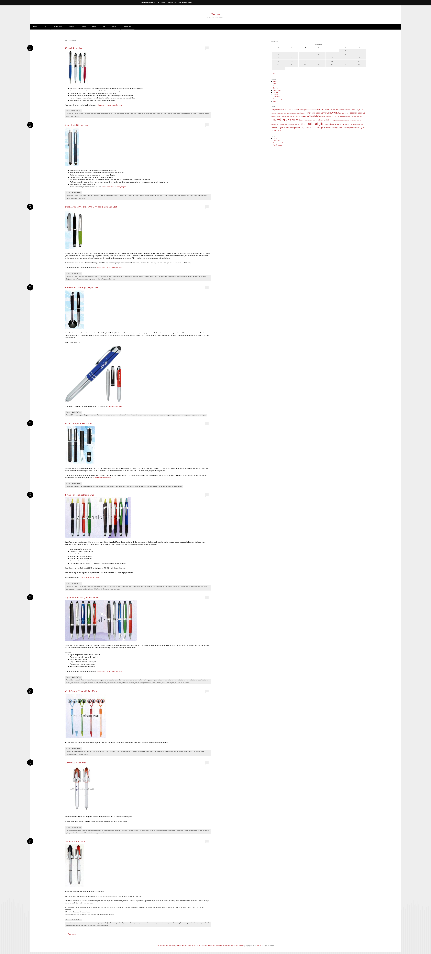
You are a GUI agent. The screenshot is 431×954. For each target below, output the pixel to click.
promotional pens (151, 114)
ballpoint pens (89, 114)
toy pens (85, 754)
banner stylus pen (336, 109)
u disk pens (178, 486)
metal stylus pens (126, 276)
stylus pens (69, 116)
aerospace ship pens (92, 830)
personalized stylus (192, 680)
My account (127, 27)
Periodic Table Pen (285, 124)
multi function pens (139, 114)
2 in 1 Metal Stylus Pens (76, 124)
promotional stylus (115, 683)
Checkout (114, 27)
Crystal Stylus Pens (74, 48)
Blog (274, 84)
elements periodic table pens (288, 116)
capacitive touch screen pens (103, 114)
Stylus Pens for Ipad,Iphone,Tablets (82, 597)
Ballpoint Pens (76, 111)
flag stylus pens (324, 116)
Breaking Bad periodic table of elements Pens (284, 113)
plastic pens (70, 683)
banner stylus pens (348, 109)
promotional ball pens (80, 683)
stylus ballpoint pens (177, 114)
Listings (275, 94)
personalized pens (140, 486)
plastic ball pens (203, 680)
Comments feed (278, 143)
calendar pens (300, 113)
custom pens (129, 114)
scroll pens (309, 128)
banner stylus (324, 109)
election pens (276, 116)
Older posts (70, 934)
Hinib (198, 946)
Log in (275, 138)
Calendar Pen (170, 946)
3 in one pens (83, 586)
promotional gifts (93, 683)
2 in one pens (75, 486)
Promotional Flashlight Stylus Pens (82, 287)
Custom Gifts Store (181, 946)
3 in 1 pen (74, 415)
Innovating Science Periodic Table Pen (351, 116)
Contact (83, 27)
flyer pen (331, 116)
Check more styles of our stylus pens (109, 105)
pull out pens (343, 124)
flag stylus (314, 116)
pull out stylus (278, 127)
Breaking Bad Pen (359, 109)
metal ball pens (161, 680)
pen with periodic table (322, 120)
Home (35, 27)
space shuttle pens (102, 833)
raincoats (287, 128)
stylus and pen (146, 683)
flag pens (304, 116)
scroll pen (302, 127)
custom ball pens (101, 486)
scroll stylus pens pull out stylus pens (336, 127)
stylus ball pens (165, 114)
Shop (94, 27)
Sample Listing (277, 99)
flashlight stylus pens (115, 406)
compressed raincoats (314, 113)
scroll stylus (319, 127)
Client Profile (277, 90)
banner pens (312, 110)
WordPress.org (277, 145)
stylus (158, 114)
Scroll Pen (211, 946)
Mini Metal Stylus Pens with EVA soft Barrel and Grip (91, 206)
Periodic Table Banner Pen (344, 120)
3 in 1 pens (74, 114)
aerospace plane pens (78, 830)
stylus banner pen (353, 127)
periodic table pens (295, 124)
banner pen (303, 109)
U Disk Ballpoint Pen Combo (79, 423)
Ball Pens (204, 946)
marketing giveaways (149, 680)
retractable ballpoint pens (129, 683)
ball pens (81, 114)
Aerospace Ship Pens (75, 841)
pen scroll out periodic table (307, 120)
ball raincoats (294, 110)
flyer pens (338, 116)
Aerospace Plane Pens (75, 762)
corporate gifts (109, 680)
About (45, 27)
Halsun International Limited (224, 946)
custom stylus (138, 680)
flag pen (298, 116)
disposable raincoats (357, 113)
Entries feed (276, 140)
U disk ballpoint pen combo (166, 486)
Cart (103, 27)
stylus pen (187, 114)
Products (71, 27)
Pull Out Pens (161, 946)
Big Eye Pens (91, 751)
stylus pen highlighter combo (200, 114)
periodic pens (333, 120)
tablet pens (77, 116)
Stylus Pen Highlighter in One (79, 494)
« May (273, 73)
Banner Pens (58, 27)
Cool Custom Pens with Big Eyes (81, 691)
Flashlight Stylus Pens (127, 415)
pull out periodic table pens (356, 124)
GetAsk (236, 946)
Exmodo (215, 14)
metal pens (118, 486)
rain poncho (295, 128)
